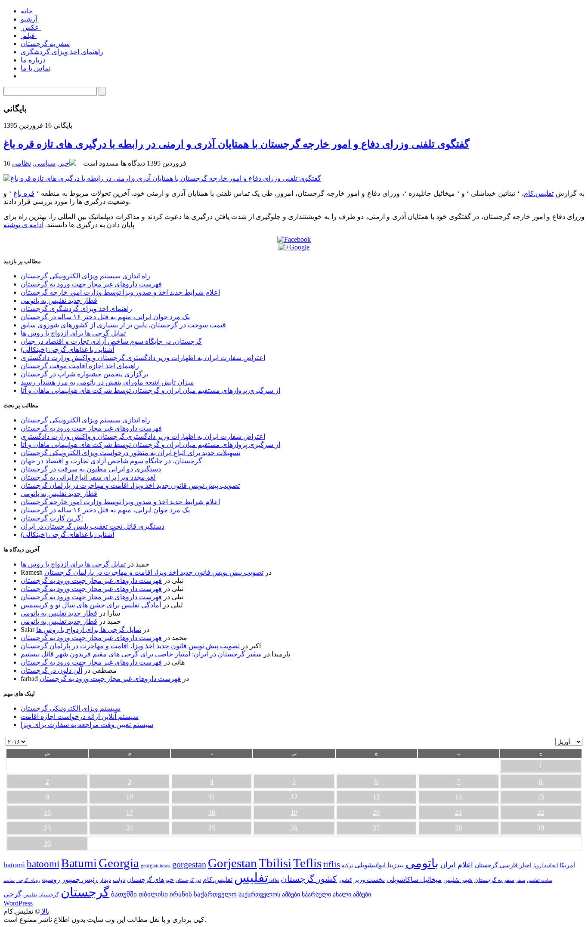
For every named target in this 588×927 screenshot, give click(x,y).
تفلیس (251, 877)
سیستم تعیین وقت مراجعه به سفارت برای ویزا (87, 724)
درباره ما (33, 60)
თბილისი (153, 894)
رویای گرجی (28, 880)
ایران (448, 865)
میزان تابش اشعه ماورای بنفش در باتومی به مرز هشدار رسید (107, 382)
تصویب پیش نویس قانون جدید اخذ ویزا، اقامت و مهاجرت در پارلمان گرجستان (130, 485)
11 (211, 797)
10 (129, 797)
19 (294, 812)
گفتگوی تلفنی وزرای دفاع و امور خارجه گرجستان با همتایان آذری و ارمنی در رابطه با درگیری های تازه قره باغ (236, 144)
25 (211, 828)
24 (129, 828)
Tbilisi (275, 863)
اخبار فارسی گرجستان (503, 865)
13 (376, 797)
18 (211, 812)
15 (540, 797)
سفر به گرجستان (45, 43)
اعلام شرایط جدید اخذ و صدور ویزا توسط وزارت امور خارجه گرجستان (120, 292)
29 (540, 828)
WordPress (18, 903)
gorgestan (189, 864)
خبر (64, 163)
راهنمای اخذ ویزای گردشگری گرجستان (76, 308)
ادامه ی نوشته (23, 224)
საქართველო (215, 894)
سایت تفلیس (539, 880)
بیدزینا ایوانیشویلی (379, 864)
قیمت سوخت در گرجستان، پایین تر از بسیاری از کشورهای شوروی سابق (123, 325)
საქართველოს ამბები (269, 894)
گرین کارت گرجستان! (52, 518)
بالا (45, 911)
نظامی (21, 163)
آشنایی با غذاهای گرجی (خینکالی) (67, 349)
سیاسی (45, 163)
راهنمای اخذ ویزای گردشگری (62, 51)
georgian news (155, 865)
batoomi (43, 863)
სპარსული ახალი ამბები (336, 894)
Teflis (307, 863)
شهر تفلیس (458, 879)
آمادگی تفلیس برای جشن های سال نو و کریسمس (91, 605)
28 (458, 828)
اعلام (465, 865)
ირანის (181, 894)
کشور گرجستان (309, 879)
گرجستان (85, 892)
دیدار (105, 880)
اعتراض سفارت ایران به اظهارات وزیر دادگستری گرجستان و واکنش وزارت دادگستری (143, 357)
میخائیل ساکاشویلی (414, 879)
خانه (27, 11)
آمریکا (567, 865)
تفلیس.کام (539, 193)
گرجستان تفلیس (41, 895)
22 (540, 812)
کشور (345, 880)
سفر (520, 880)
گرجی (12, 894)
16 (47, 812)
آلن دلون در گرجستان (51, 670)
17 (129, 812)
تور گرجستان (188, 880)
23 (47, 828)
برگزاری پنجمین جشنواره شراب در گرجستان (84, 374)
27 (376, 828)
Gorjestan (232, 863)
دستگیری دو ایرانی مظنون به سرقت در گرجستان (91, 469)
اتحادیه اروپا (545, 865)
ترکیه (347, 865)
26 (294, 828)
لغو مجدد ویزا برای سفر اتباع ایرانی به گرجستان (88, 477)
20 (376, 812)
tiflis (331, 864)
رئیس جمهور (80, 880)
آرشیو (30, 19)
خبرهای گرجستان (150, 879)
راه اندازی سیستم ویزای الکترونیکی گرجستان (85, 276)
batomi (14, 864)
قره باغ (23, 193)
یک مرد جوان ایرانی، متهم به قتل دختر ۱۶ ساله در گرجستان (105, 316)
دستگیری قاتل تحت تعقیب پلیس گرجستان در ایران (92, 526)
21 (458, 812)
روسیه (51, 879)
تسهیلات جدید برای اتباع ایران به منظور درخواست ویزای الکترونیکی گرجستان (130, 452)
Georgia (119, 863)
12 (294, 797)
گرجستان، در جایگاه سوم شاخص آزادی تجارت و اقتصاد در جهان (111, 341)
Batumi (79, 863)
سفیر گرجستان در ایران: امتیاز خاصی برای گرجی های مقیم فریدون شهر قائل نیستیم (141, 654)
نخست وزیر (369, 879)
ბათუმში (124, 894)
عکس (31, 27)
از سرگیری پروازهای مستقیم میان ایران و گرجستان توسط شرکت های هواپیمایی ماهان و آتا (150, 390)
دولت (119, 880)
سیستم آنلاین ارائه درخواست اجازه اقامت (80, 716)
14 (458, 797)
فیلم (29, 35)
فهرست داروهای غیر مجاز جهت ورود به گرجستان (91, 284)
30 (47, 843)
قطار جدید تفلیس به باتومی (59, 300)
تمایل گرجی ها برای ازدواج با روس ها (73, 333)
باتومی (422, 863)
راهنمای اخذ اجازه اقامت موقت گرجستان (80, 366)
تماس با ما (35, 68)
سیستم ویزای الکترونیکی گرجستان (71, 708)
